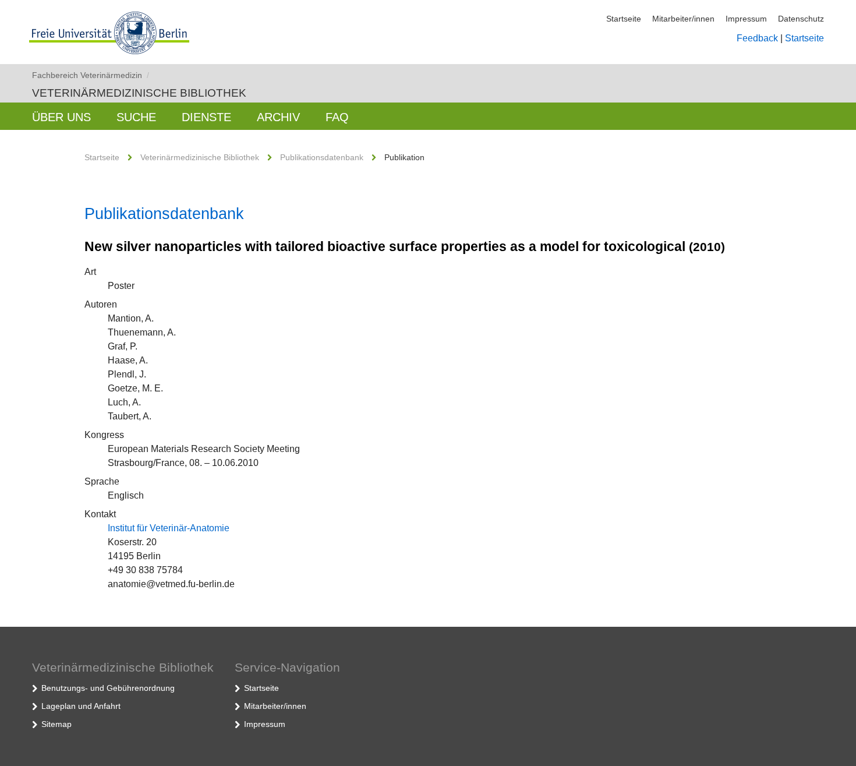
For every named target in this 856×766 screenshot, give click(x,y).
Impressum (746, 18)
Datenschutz (801, 18)
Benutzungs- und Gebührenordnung (108, 688)
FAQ (337, 117)
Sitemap (56, 724)
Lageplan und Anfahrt (81, 706)
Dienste (206, 117)
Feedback (757, 38)
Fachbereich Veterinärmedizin (90, 75)
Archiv (278, 117)
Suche (136, 117)
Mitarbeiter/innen (683, 18)
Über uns (61, 117)
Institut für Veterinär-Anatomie (168, 528)
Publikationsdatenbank (321, 157)
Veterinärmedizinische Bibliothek (139, 93)
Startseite (623, 18)
